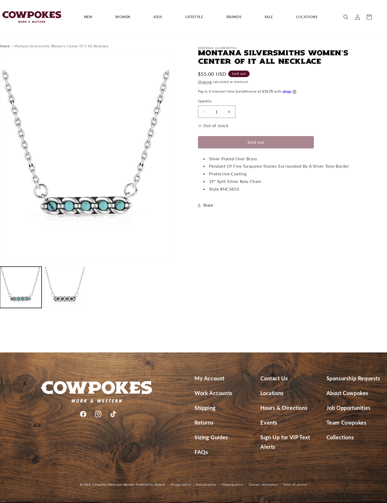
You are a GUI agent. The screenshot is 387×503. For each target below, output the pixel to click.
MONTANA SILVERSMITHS (217, 47)
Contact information (263, 484)
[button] (90, 17)
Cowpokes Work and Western (113, 484)
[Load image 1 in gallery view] (21, 287)
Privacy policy (181, 484)
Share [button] (208, 205)
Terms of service (295, 484)
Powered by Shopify (150, 484)
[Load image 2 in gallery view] (65, 287)
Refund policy (206, 484)
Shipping (205, 82)
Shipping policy (232, 484)
